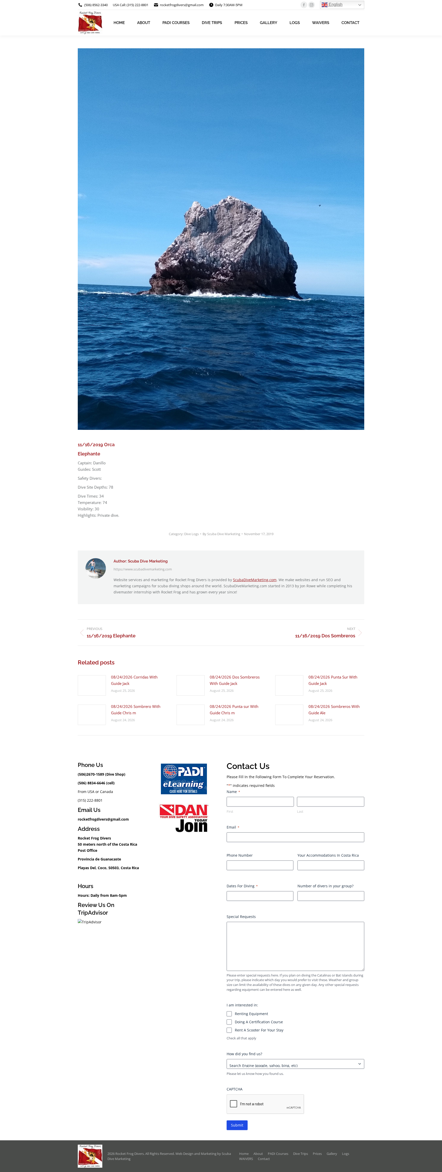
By (221, 534)
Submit (237, 1125)
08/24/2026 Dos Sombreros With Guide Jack (235, 680)
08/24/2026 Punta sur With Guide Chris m (234, 709)
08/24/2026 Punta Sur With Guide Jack (332, 680)
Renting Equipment (251, 1013)
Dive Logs (191, 534)
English (335, 4)
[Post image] (92, 685)
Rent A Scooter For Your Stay (259, 1030)
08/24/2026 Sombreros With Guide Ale (334, 709)
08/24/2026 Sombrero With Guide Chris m (135, 709)
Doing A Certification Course (259, 1021)
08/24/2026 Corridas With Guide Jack (134, 680)
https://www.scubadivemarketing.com (143, 569)
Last (300, 811)
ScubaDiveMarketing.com (255, 579)
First (230, 811)
